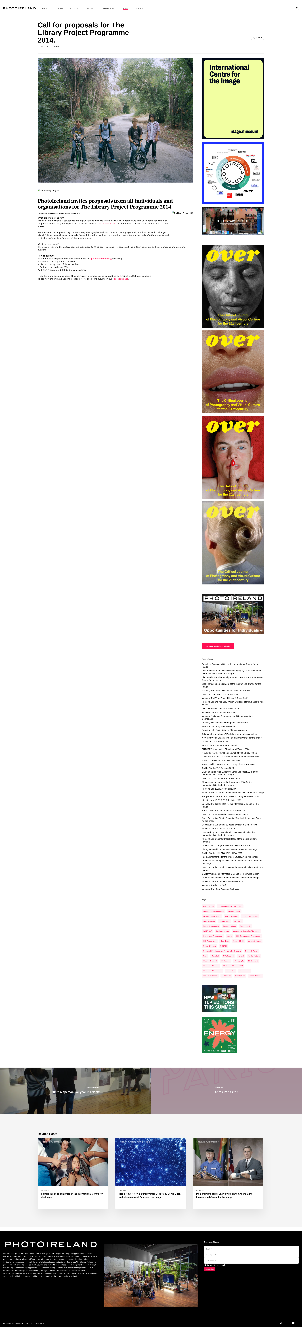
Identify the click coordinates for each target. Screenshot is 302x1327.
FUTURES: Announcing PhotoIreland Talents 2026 (226, 749)
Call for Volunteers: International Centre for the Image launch (230, 874)
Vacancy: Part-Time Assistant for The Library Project (226, 690)
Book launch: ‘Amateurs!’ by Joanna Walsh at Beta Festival (229, 825)
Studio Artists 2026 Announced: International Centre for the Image (233, 792)
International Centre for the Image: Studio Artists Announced (230, 857)
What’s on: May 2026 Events (215, 741)
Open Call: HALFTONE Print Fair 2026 (220, 694)
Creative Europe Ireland (212, 916)
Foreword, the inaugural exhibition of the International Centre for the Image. (232, 862)
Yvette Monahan (255, 976)
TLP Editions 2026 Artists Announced (219, 745)
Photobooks (225, 961)
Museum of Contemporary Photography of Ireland (222, 951)
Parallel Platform (254, 956)
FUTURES (238, 921)
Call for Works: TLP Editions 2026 (218, 768)
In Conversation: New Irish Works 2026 (220, 708)
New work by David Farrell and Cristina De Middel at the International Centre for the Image (228, 833)
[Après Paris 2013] (226, 1091)
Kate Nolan (225, 941)
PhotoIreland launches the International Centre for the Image (230, 878)
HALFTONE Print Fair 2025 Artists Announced (223, 810)
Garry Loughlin (245, 926)
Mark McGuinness (254, 941)
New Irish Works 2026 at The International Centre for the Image (232, 738)
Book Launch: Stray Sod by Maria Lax (220, 726)
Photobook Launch (210, 961)
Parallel (241, 956)
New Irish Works (251, 951)
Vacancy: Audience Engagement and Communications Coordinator (227, 717)
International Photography (212, 936)
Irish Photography (209, 941)
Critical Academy (231, 916)
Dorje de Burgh (209, 921)
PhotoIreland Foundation (212, 971)
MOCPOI (223, 946)
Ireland (229, 936)
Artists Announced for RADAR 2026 (218, 712)
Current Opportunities (250, 916)
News (56, 46)
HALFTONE (207, 931)
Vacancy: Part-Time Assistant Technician (221, 889)
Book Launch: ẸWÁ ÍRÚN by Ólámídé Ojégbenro (225, 730)
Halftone (31, 1259)
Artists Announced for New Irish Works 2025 (222, 881)
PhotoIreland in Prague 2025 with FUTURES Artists (226, 845)
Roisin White (230, 971)
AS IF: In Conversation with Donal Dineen (221, 760)
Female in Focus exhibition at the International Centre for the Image (230, 665)
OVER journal (228, 956)
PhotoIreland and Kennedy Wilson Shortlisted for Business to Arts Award (233, 703)
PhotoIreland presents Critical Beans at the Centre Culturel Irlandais (229, 840)
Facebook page (120, 279)
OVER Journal (37, 1265)
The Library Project (107, 223)
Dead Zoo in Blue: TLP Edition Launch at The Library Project (230, 757)
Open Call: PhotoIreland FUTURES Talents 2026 (225, 814)
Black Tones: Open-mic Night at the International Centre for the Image (231, 685)
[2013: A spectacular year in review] (75, 1091)
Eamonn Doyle (224, 921)
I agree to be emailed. (217, 1265)
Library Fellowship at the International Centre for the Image (229, 849)
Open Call (215, 956)
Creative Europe (234, 911)
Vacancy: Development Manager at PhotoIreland (225, 723)
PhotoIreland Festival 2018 (233, 966)
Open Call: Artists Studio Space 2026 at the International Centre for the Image (232, 819)
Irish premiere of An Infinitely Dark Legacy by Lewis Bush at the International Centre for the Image (231, 672)
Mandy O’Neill (238, 941)
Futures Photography (211, 926)
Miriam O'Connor (209, 946)
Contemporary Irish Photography (230, 906)
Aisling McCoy (208, 906)
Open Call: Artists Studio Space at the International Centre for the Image (232, 868)
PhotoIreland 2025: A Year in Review (219, 789)
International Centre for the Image (246, 931)
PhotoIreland (253, 961)
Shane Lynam (244, 971)
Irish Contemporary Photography (248, 936)
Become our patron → (35, 1323)
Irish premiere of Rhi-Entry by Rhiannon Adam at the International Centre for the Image (232, 678)
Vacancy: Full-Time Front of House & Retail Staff (224, 698)
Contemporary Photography (213, 911)
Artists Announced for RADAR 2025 (218, 828)
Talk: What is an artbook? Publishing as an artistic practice (229, 734)
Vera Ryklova (240, 976)
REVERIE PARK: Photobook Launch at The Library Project (229, 753)
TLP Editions (226, 976)
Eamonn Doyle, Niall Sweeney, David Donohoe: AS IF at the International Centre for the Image (230, 773)
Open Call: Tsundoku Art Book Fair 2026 (221, 778)
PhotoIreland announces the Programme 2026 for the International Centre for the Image (227, 783)
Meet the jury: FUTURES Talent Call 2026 (221, 800)
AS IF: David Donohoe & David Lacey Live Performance (228, 764)
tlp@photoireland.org (101, 258)
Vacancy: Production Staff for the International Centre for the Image (230, 805)
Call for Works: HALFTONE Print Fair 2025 (222, 853)
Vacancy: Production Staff (214, 885)
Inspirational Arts (222, 931)
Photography (239, 961)
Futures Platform (229, 926)
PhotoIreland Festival (211, 966)
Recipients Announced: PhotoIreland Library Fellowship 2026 (230, 796)
